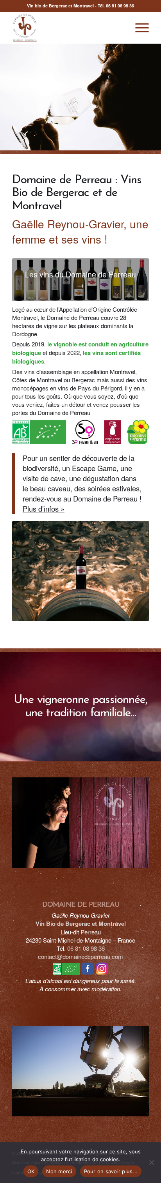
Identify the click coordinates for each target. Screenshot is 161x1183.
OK (31, 1171)
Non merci (59, 1171)
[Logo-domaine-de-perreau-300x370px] (67, 27)
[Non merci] (151, 1162)
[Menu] (138, 27)
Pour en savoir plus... (111, 1171)
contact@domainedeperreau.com (80, 956)
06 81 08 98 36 (120, 6)
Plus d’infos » (43, 508)
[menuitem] (138, 27)
